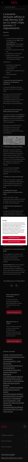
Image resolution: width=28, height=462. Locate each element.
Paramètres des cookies (14, 237)
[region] (14, 231)
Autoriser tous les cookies (14, 241)
